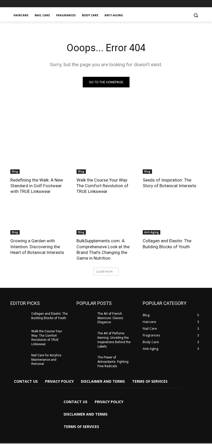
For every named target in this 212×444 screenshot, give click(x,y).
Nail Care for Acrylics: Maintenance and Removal (46, 359)
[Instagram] (177, 4)
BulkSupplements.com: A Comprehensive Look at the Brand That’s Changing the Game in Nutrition (103, 249)
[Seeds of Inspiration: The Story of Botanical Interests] (172, 159)
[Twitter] (184, 4)
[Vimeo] (191, 4)
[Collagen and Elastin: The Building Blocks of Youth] (172, 220)
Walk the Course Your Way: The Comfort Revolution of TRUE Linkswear (102, 185)
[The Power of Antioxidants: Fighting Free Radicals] (85, 361)
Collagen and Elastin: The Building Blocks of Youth (167, 243)
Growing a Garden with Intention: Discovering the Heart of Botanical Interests (37, 246)
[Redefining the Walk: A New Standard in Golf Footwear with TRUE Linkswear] (39, 159)
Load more (104, 271)
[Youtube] (199, 4)
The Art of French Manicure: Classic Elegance (110, 318)
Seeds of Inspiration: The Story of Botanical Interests (169, 182)
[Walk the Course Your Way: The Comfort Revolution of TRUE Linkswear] (106, 159)
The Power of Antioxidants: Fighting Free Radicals (112, 362)
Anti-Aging (151, 232)
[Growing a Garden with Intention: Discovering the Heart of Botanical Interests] (39, 220)
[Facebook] (170, 4)
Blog (15, 171)
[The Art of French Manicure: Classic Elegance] (85, 318)
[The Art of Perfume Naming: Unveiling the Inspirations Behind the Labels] (85, 337)
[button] (196, 15)
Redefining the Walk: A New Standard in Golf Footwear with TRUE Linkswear (36, 185)
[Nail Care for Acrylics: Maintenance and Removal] (19, 359)
